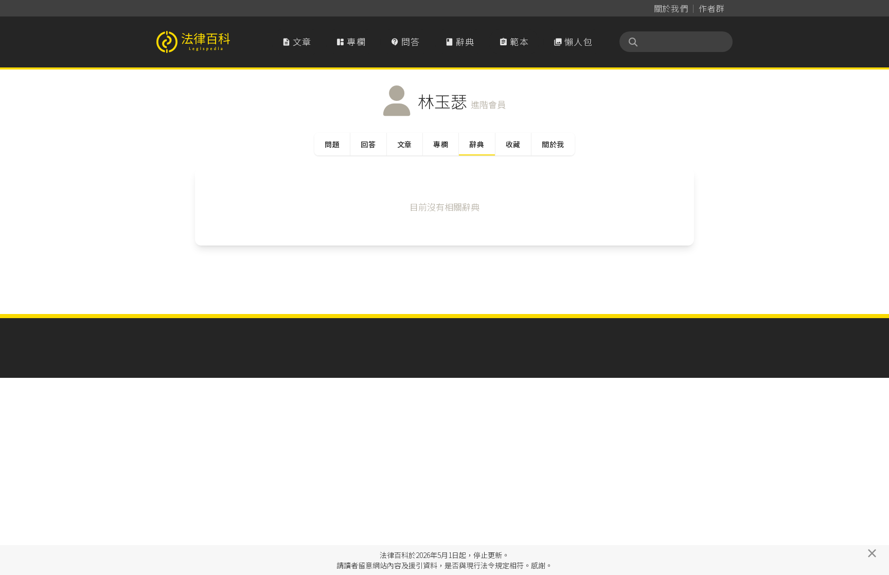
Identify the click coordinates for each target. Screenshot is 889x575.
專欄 (351, 41)
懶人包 (573, 41)
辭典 (460, 41)
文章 (297, 41)
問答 (405, 41)
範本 (514, 41)
